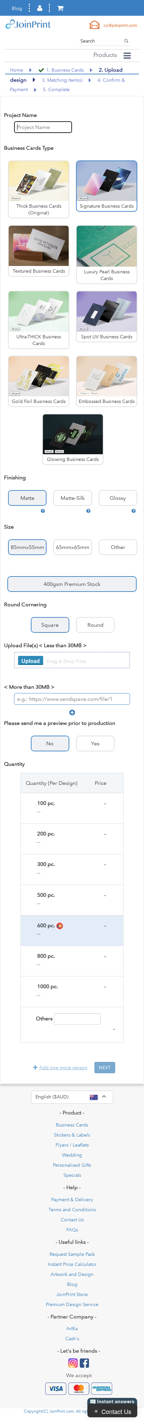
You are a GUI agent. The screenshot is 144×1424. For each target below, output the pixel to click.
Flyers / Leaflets (72, 1145)
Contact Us (72, 1220)
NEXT (105, 1068)
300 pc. (44, 864)
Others (43, 1018)
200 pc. (44, 833)
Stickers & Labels (72, 1135)
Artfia (72, 1329)
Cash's (72, 1339)
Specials (72, 1175)
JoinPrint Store (72, 1294)
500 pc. (44, 894)
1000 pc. (45, 986)
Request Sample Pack (72, 1254)
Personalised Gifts (72, 1165)
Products (105, 55)
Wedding (72, 1155)
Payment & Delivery (72, 1200)
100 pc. (44, 803)
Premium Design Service (72, 1304)
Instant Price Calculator (72, 1264)
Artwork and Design (72, 1274)
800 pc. (44, 955)
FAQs (72, 1230)
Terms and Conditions (72, 1210)
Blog (17, 8)
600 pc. (44, 925)
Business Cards (72, 1125)
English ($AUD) (74, 1096)
